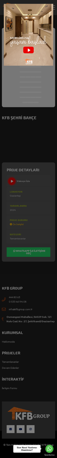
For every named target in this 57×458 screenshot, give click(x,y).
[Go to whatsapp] (49, 449)
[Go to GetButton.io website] (49, 455)
